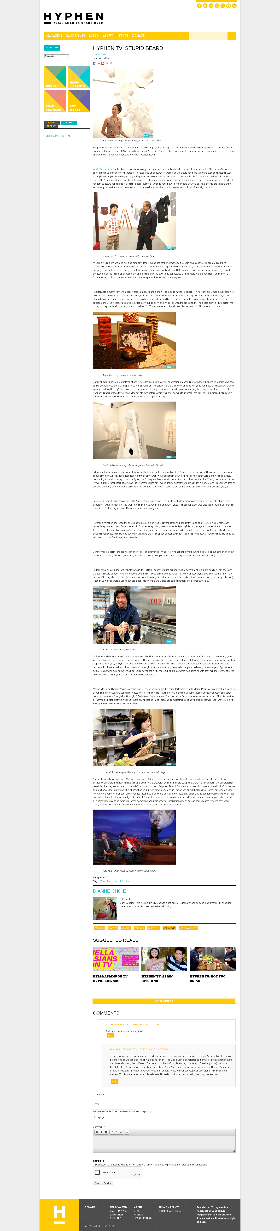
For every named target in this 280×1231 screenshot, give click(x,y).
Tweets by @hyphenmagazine (57, 136)
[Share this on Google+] (102, 64)
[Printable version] (111, 64)
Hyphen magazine (59, 1215)
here (142, 804)
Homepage (98, 1117)
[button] (97, 1132)
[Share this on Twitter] (98, 64)
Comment (99, 1127)
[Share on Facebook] (94, 64)
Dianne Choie (109, 891)
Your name (98, 1094)
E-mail (96, 1104)
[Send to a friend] (107, 64)
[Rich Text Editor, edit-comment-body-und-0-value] (164, 1142)
